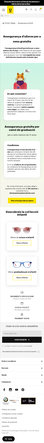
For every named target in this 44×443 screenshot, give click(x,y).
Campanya (6, 382)
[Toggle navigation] (3, 10)
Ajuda (4, 375)
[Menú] (18, 398)
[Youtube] (16, 389)
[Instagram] (10, 389)
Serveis (4, 368)
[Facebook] (4, 389)
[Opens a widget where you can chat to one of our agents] (8, 439)
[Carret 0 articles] (40, 10)
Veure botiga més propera (22, 201)
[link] (10, 10)
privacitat (29, 346)
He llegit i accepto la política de (18, 346)
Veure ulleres (22, 243)
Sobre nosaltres (8, 361)
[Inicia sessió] (31, 10)
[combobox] (22, 16)
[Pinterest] (22, 389)
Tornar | (7, 23)
